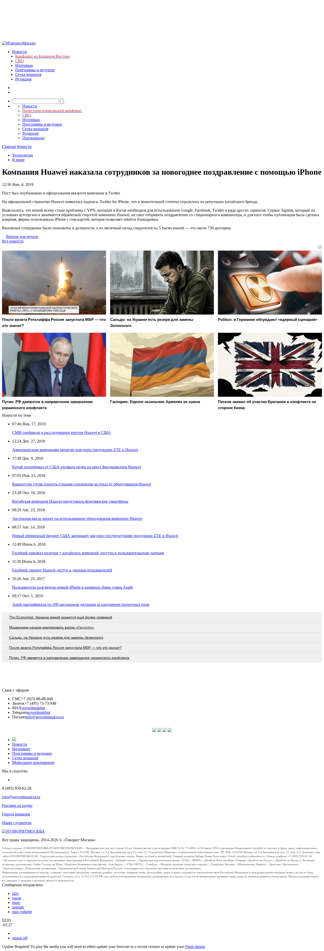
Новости (19, 52)
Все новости (13, 241)
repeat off (19, 938)
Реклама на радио (17, 805)
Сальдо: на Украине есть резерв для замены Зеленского (56, 637)
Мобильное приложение (33, 762)
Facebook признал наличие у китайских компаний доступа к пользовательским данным (88, 553)
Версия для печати (22, 236)
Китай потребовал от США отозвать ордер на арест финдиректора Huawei (76, 467)
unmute (18, 907)
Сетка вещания (28, 74)
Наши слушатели (17, 823)
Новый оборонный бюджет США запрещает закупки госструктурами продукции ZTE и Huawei (95, 536)
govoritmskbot (33, 708)
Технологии (22, 155)
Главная (9, 146)
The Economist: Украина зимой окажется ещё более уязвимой (60, 617)
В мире (18, 160)
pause (16, 898)
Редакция (23, 79)
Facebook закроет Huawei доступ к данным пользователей (62, 570)
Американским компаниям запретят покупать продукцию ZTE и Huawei (75, 450)
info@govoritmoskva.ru (45, 717)
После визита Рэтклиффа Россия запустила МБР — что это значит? (65, 648)
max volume (22, 912)
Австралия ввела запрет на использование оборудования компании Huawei (77, 518)
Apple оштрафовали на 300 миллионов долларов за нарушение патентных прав (80, 604)
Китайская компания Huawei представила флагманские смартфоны (70, 501)
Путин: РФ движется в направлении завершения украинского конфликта (69, 658)
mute (16, 902)
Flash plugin (195, 946)
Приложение (33, 138)
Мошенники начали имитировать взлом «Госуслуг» (51, 627)
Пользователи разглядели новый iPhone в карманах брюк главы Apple (72, 587)
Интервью (24, 65)
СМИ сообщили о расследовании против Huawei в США (61, 432)
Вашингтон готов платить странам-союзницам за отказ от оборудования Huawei (81, 484)
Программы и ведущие (35, 70)
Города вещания (16, 814)
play (15, 893)
